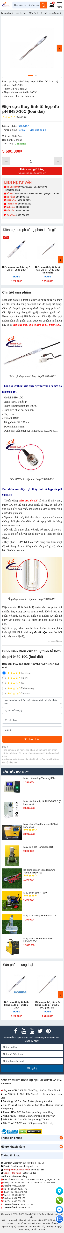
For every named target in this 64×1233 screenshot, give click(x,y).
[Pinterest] (48, 1031)
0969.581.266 (22, 207)
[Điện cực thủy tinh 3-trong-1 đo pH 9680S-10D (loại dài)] (47, 984)
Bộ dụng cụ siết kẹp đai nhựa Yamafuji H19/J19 (39, 871)
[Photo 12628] (32, 48)
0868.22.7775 (24, 200)
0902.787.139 (25, 187)
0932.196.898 (40, 187)
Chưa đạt (25, 693)
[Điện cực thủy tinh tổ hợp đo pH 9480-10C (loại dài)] (47, 249)
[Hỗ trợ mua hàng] (59, 1200)
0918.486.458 (21, 193)
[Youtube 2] (32, 1031)
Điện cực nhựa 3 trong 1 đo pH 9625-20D (16, 268)
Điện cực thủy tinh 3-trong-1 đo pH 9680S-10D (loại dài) (47, 1005)
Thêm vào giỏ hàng (32, 171)
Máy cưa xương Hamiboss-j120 (40, 915)
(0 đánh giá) (21, 117)
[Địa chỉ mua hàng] (59, 1191)
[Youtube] (24, 1031)
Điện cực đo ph (38, 129)
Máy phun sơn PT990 (35, 892)
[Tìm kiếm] (43, 5)
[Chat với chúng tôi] (59, 1219)
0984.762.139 (22, 210)
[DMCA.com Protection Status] (30, 1131)
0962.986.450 (22, 197)
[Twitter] (40, 1031)
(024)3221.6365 (51, 193)
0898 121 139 (26, 1204)
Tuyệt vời (26, 673)
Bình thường (27, 688)
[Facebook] (15, 1031)
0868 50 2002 (25, 1207)
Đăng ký (32, 1068)
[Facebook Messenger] (59, 1210)
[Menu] (59, 5)
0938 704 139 (18, 1201)
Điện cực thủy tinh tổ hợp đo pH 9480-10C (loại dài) (47, 270)
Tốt (22, 683)
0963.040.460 (24, 204)
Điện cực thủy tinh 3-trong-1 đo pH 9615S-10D (16, 1005)
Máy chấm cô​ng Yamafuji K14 (39, 778)
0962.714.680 (35, 193)
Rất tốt (24, 678)
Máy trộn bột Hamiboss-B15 (38, 846)
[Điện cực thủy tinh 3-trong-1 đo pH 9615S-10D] (16, 984)
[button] (61, 1138)
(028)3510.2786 (12, 190)
